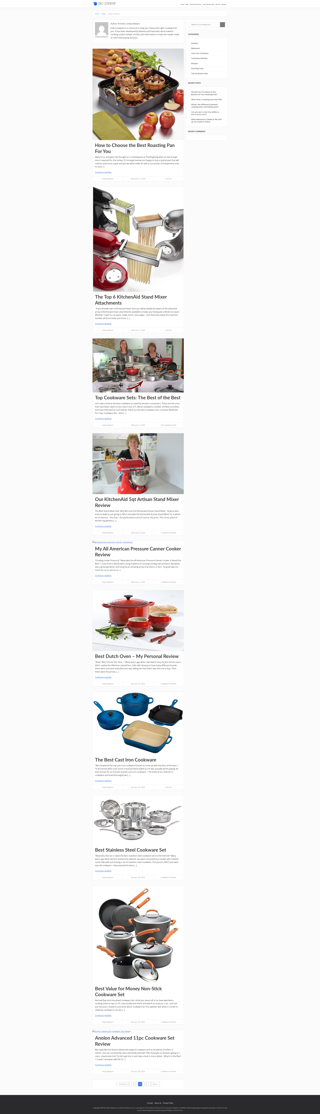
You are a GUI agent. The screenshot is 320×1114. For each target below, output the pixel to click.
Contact (150, 1103)
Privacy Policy (168, 1103)
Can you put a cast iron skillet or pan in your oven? (205, 113)
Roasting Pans (197, 68)
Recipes (224, 4)
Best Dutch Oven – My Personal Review (137, 656)
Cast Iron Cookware (199, 53)
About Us (157, 1103)
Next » (155, 1084)
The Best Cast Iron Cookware (125, 760)
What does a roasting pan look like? (206, 99)
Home (182, 4)
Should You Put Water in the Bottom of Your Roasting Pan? (204, 93)
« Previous (123, 1084)
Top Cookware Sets (208, 4)
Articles (218, 4)
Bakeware (195, 48)
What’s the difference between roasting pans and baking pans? (205, 105)
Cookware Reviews (195, 4)
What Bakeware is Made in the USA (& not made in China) (206, 120)
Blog (187, 4)
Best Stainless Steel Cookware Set (130, 850)
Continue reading (103, 172)
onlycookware (107, 179)
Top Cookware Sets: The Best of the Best (137, 397)
